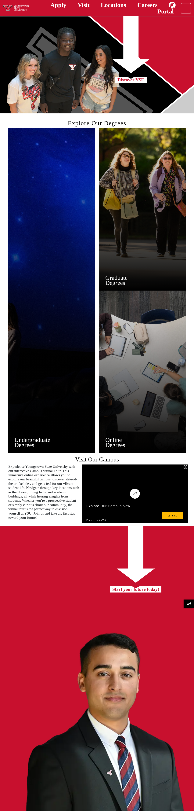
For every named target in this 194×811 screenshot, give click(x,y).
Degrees (24, 445)
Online (113, 439)
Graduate (116, 277)
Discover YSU (130, 79)
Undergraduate (32, 439)
